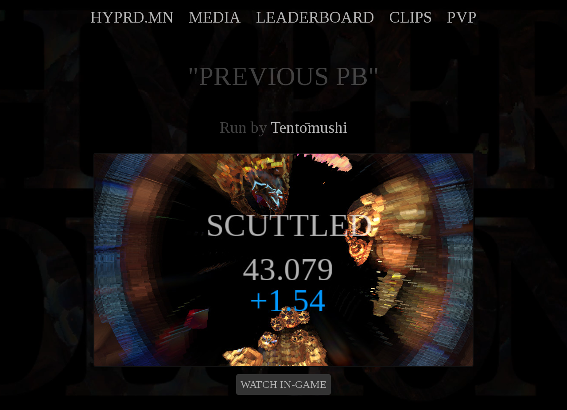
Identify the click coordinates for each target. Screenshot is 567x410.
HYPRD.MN (132, 17)
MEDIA (215, 17)
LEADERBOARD (315, 17)
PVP (462, 17)
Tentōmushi (309, 127)
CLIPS (410, 17)
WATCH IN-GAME (283, 384)
